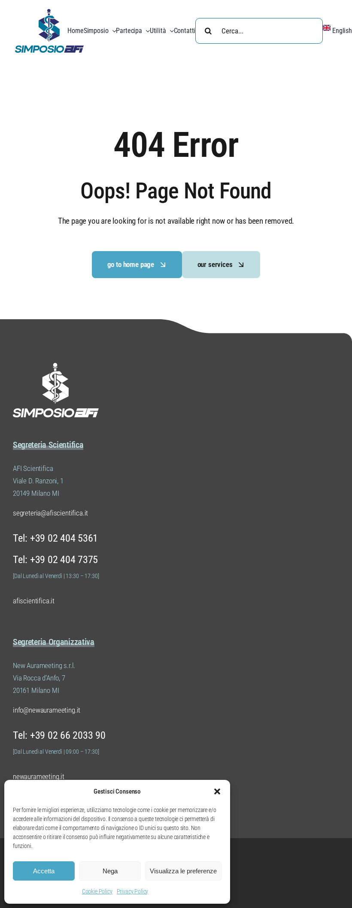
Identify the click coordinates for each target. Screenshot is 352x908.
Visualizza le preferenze (183, 871)
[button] (217, 791)
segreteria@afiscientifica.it (50, 513)
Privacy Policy (133, 891)
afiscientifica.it (34, 600)
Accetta (44, 871)
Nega (110, 871)
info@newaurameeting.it (46, 710)
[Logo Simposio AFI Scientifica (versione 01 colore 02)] (56, 366)
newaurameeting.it (38, 776)
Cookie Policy (97, 891)
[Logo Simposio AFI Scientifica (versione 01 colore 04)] (49, 12)
